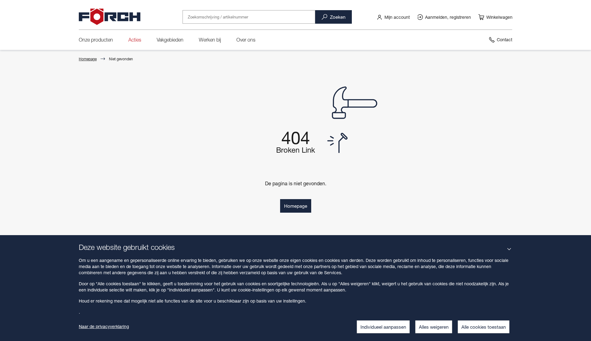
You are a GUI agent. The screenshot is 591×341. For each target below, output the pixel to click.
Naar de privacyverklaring (104, 326)
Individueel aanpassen (383, 327)
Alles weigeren (433, 327)
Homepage (88, 59)
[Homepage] (109, 17)
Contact (504, 39)
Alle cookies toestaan (483, 327)
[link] (393, 17)
